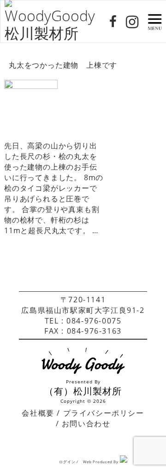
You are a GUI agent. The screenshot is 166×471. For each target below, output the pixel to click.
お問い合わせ (86, 423)
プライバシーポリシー (103, 413)
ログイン (67, 461)
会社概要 (38, 413)
